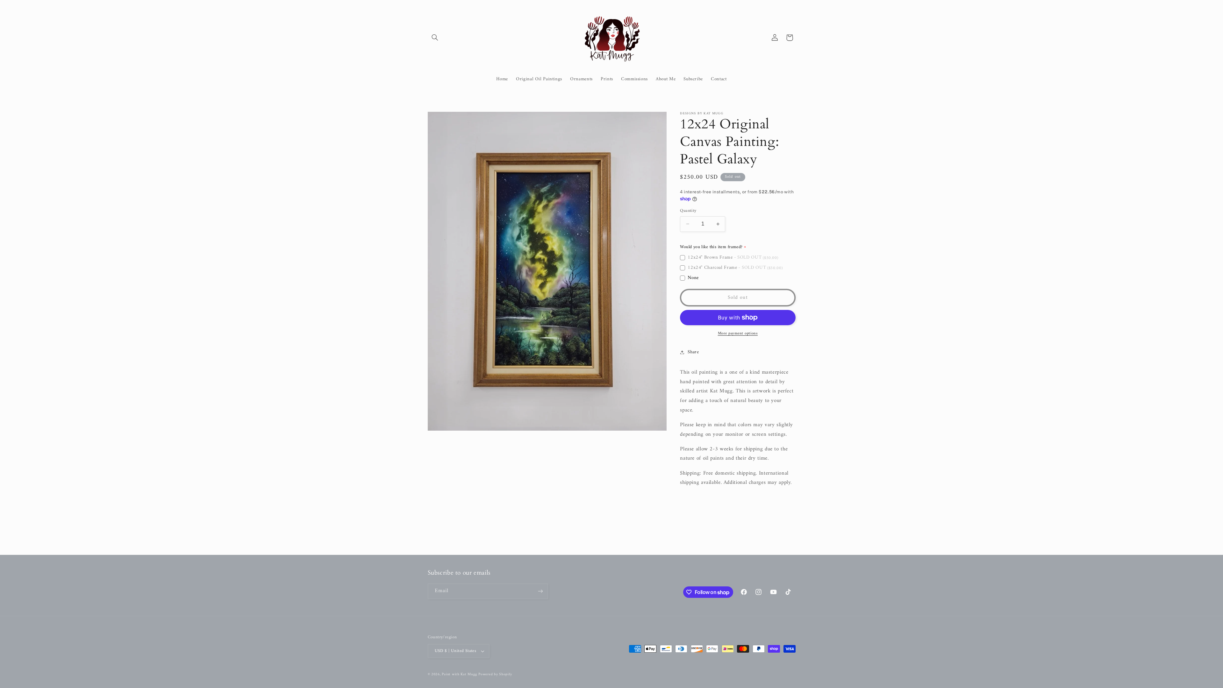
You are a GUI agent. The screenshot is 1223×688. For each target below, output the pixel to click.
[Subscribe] (540, 591)
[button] (435, 37)
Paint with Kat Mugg (459, 674)
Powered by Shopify (495, 674)
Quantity (688, 211)
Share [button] (693, 352)
